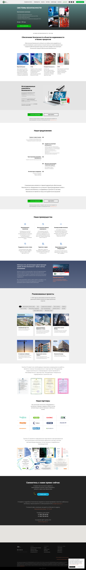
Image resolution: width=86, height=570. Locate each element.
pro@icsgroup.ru (65, 2)
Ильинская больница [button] (58, 353)
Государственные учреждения (46, 306)
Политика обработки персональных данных (62, 557)
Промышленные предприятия (34, 308)
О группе (45, 547)
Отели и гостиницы (23, 308)
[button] (24, 26)
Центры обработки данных (38, 310)
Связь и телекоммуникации (45, 308)
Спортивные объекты (56, 308)
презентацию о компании (61, 279)
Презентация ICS (58, 277)
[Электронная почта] (19, 549)
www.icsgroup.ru (43, 521)
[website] (20, 549)
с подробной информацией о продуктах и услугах (60, 280)
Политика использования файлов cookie (63, 559)
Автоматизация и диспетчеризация (35, 547)
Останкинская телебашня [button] (23, 353)
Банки (38, 306)
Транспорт (63, 308)
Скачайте (54, 279)
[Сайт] (73, 2)
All (20, 306)
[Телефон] (71, 2)
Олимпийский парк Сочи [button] (23, 327)
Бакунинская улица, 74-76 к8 (43, 509)
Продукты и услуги (46, 549)
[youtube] (22, 549)
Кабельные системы (33, 549)
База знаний (46, 550)
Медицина (64, 306)
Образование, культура (48, 310)
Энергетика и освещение (34, 550)
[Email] (69, 2)
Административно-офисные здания (29, 306)
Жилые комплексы (57, 306)
